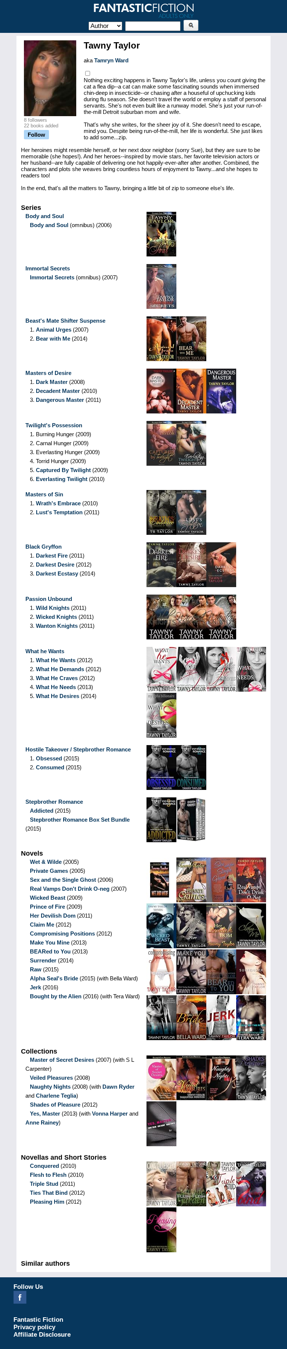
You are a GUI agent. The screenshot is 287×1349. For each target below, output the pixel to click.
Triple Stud (44, 1184)
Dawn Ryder (118, 1086)
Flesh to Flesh (48, 1175)
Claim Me (42, 924)
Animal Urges (53, 329)
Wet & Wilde (46, 862)
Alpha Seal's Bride (54, 978)
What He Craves (57, 678)
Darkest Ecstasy (57, 573)
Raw (35, 969)
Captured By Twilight (63, 470)
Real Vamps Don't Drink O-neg (69, 889)
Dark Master (52, 382)
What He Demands (60, 669)
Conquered (44, 1166)
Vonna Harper (110, 1113)
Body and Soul (49, 225)
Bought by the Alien (55, 996)
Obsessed (49, 758)
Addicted (41, 810)
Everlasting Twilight (61, 479)
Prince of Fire (47, 906)
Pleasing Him (47, 1201)
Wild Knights (53, 608)
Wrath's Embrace (58, 503)
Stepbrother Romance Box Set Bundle (80, 819)
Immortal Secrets (52, 277)
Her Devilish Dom (52, 915)
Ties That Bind (49, 1193)
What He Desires (57, 696)
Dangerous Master (60, 400)
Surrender (43, 960)
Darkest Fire (52, 555)
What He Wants (55, 660)
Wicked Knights (56, 617)
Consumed (50, 767)
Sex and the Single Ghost (63, 880)
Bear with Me (53, 338)
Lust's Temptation (59, 512)
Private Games (49, 871)
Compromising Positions (62, 933)
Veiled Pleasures (51, 1077)
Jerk (35, 987)
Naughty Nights (50, 1086)
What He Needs (56, 687)
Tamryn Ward (111, 60)
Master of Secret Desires (62, 1060)
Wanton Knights (57, 626)
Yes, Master (45, 1113)
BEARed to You (50, 951)
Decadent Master (58, 391)
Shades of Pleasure (55, 1104)
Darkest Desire (55, 564)
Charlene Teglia (56, 1095)
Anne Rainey (42, 1122)
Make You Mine (50, 942)
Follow (36, 134)
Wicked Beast (47, 897)
